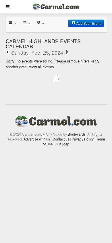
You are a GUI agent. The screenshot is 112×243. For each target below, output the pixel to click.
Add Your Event (88, 23)
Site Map (62, 143)
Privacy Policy (83, 138)
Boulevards (77, 134)
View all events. (42, 66)
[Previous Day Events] (8, 52)
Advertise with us (37, 138)
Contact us (61, 138)
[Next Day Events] (67, 52)
